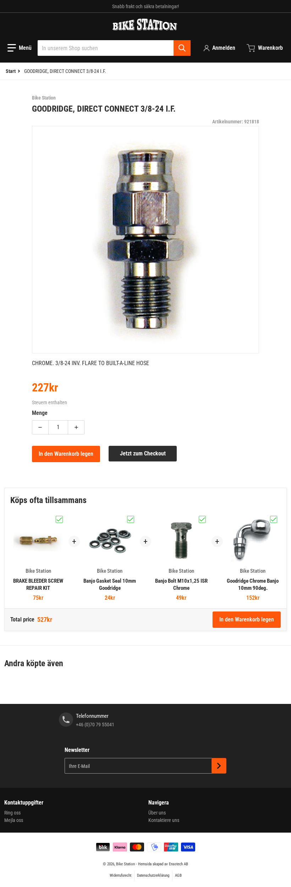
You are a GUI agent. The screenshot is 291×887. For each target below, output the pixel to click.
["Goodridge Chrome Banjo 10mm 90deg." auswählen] (273, 519)
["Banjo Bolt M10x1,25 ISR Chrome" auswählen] (202, 519)
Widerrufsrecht (120, 875)
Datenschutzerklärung (153, 875)
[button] (19, 48)
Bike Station (125, 864)
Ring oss (12, 813)
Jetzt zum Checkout (143, 453)
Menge (40, 413)
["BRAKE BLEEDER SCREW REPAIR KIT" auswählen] (59, 519)
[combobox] (114, 48)
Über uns (157, 813)
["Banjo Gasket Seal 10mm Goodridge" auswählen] (130, 519)
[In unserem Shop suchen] (182, 48)
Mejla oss (13, 820)
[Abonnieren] (219, 766)
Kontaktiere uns (163, 820)
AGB (178, 875)
